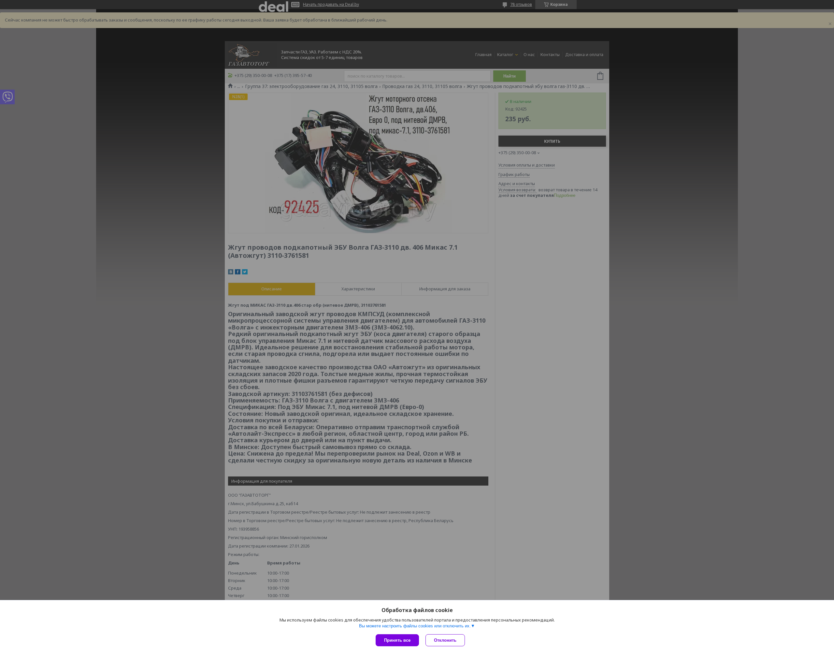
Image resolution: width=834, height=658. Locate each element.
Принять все (397, 640)
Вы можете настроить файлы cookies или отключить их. (415, 625)
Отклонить (445, 640)
